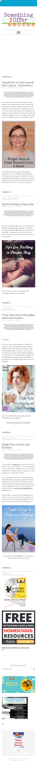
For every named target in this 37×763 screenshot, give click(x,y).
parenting (16, 199)
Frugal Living (16, 197)
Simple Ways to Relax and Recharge (15, 446)
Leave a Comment (19, 87)
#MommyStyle (10, 197)
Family (8, 438)
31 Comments (18, 449)
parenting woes (30, 439)
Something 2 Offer (18, 15)
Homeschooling (14, 438)
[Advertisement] (18, 53)
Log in (24, 760)
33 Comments (17, 320)
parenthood (19, 439)
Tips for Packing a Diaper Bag (18, 204)
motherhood (10, 199)
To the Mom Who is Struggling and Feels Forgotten (18, 316)
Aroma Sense (15, 464)
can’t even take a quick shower (23, 488)
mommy (9, 439)
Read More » (7, 192)
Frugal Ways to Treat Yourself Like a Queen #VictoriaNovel (18, 84)
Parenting (9, 573)
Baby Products (10, 308)
